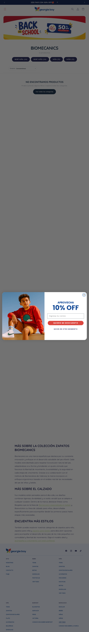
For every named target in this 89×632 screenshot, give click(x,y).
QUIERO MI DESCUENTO (65, 323)
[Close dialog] (84, 294)
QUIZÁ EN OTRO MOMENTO (66, 329)
